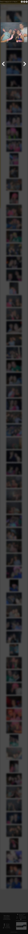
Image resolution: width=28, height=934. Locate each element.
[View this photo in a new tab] (24, 2)
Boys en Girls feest (17, 1)
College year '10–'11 (9, 1)
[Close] (27, 2)
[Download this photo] (22, 2)
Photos (1, 1)
